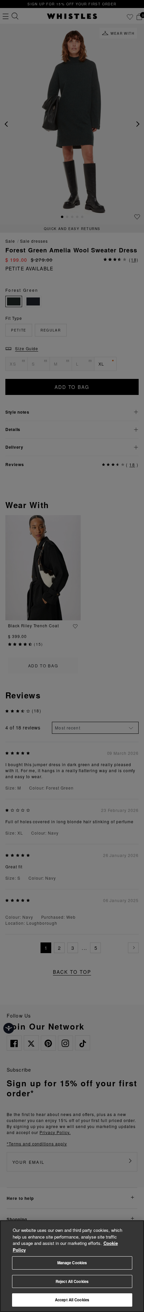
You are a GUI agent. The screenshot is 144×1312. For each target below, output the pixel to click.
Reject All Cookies (72, 1281)
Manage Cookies (72, 1262)
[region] (72, 1266)
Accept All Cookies (72, 1299)
